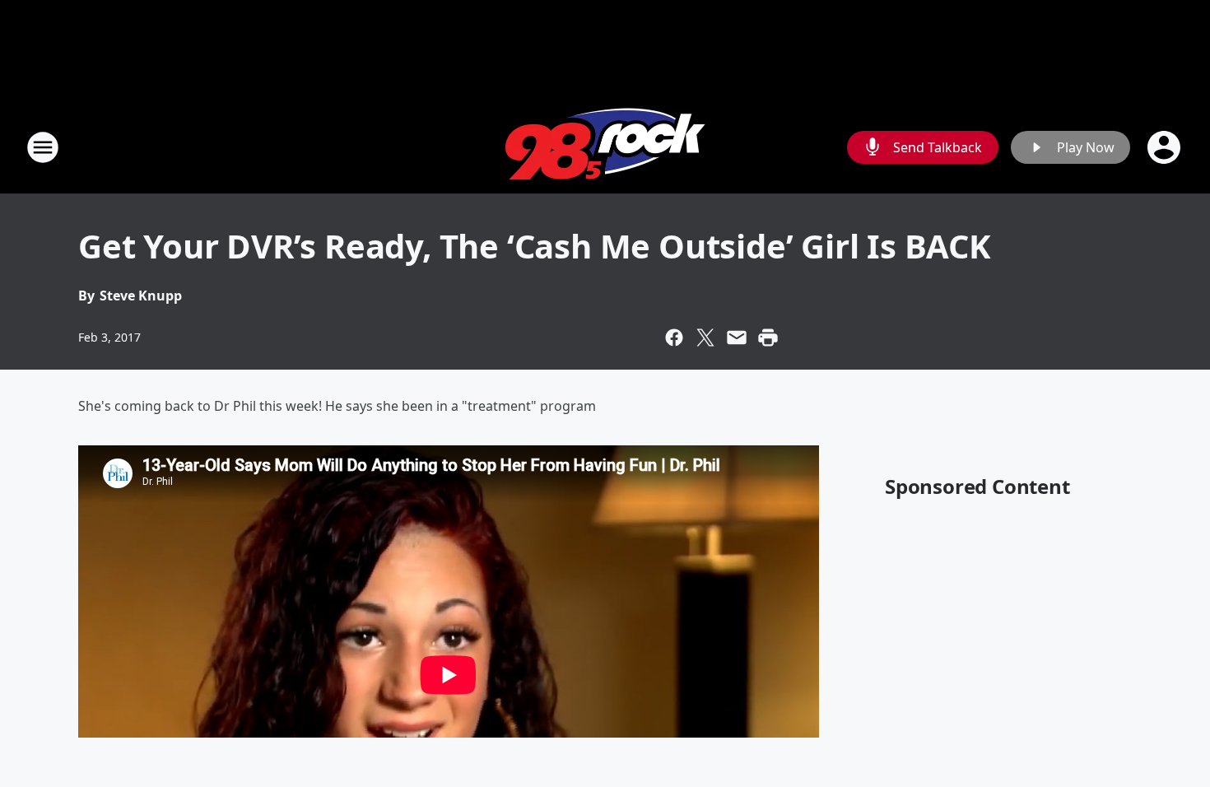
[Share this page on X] (705, 337)
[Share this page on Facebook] (674, 337)
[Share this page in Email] (736, 337)
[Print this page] (768, 337)
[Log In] (1165, 147)
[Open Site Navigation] (42, 147)
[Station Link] (605, 147)
